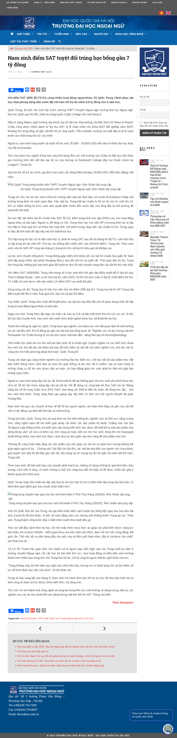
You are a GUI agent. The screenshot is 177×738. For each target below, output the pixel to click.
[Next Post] (104, 628)
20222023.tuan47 (29, 618)
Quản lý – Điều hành (44, 2)
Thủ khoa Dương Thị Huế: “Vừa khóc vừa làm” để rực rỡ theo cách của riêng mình (59, 661)
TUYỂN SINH (61, 34)
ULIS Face (89, 618)
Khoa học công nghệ (129, 34)
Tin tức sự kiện (157, 161)
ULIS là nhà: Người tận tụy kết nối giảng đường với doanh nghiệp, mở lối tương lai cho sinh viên (66, 656)
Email (143, 109)
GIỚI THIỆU (23, 34)
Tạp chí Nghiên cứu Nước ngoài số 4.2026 (159, 201)
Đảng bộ (49, 41)
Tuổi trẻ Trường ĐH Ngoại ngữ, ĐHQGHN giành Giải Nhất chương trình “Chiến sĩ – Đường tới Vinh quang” (159, 176)
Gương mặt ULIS (23, 48)
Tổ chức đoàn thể (96, 2)
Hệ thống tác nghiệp (18, 2)
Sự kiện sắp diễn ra (157, 212)
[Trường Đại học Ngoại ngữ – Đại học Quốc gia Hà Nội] (88, 23)
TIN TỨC (42, 34)
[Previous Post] (40, 628)
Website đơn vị (119, 2)
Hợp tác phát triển (23, 41)
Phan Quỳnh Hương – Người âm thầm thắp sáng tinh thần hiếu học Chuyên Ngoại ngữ (60, 665)
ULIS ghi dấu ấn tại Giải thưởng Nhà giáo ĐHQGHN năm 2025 (159, 273)
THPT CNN (43, 618)
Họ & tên (145, 96)
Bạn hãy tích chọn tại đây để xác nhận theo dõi (154, 124)
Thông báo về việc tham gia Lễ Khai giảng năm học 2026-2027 (159, 221)
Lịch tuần (157, 2)
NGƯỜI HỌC (101, 34)
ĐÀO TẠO (81, 34)
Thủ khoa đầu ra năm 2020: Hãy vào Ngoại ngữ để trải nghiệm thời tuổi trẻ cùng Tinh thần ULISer (66, 646)
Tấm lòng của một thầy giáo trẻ (32, 651)
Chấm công (12, 8)
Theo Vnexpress (122, 602)
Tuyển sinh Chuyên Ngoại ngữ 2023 (66, 618)
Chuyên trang (139, 2)
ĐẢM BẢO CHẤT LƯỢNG (71, 2)
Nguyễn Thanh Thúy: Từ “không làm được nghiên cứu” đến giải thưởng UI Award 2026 (159, 246)
